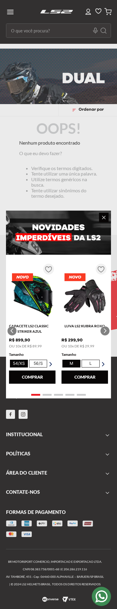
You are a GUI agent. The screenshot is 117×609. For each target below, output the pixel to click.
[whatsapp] (101, 596)
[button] (35, 395)
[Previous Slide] (12, 331)
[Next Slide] (105, 331)
